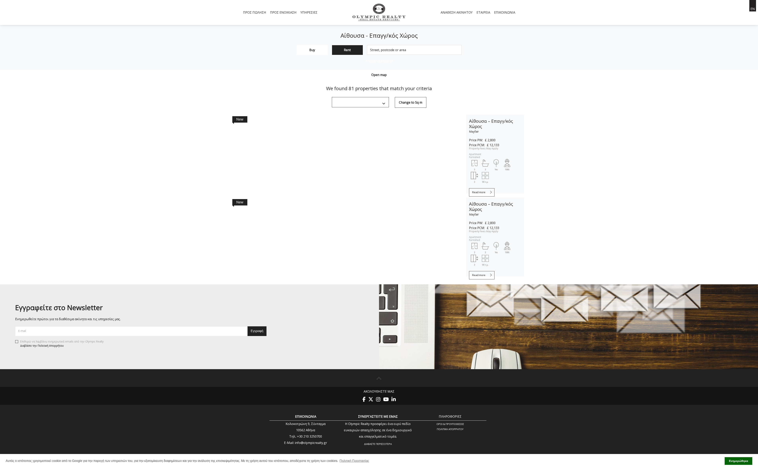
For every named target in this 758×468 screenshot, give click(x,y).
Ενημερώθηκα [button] (738, 460)
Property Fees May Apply (483, 148)
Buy (312, 50)
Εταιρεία (483, 12)
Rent (347, 50)
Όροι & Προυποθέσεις (450, 424)
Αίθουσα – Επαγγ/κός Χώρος (491, 123)
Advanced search (379, 61)
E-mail (22, 331)
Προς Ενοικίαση (283, 12)
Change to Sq (410, 102)
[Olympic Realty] (379, 12)
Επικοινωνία (504, 12)
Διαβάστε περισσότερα (378, 444)
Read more (478, 192)
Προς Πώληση (254, 12)
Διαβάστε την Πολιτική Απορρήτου (42, 345)
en (752, 9)
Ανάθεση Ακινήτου (457, 12)
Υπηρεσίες (308, 12)
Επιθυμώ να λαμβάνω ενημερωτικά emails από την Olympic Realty (62, 343)
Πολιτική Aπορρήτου (450, 429)
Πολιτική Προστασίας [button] (354, 460)
